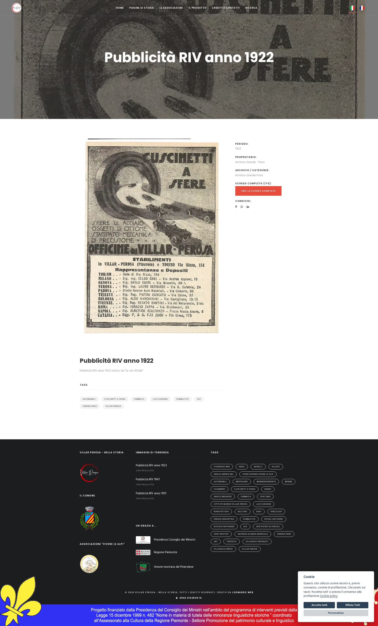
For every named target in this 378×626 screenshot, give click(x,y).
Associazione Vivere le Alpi (258, 474)
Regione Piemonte (165, 552)
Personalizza (336, 612)
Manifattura (221, 511)
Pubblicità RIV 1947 (148, 479)
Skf (216, 541)
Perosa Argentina (224, 519)
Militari (242, 511)
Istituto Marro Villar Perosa (230, 504)
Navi (258, 511)
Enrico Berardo (223, 496)
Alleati (276, 466)
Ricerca (251, 7)
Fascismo (265, 496)
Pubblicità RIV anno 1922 (152, 465)
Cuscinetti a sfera (114, 399)
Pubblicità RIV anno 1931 (151, 493)
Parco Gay (276, 511)
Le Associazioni (171, 7)
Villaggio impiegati (257, 541)
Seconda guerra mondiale (253, 534)
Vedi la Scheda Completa (258, 190)
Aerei (242, 466)
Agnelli (258, 466)
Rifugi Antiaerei (273, 519)
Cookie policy (329, 595)
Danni (267, 489)
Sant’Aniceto (221, 534)
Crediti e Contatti (226, 7)
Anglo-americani (223, 474)
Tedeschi (232, 541)
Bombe (288, 481)
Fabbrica (139, 399)
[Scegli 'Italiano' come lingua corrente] (352, 8)
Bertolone (242, 481)
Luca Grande (160, 399)
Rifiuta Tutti (353, 605)
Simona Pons (90, 406)
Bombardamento (266, 481)
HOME (120, 7)
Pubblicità (182, 399)
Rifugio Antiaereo (224, 526)
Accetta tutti (319, 605)
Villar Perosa (113, 406)
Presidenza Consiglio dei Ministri (174, 539)
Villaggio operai (223, 549)
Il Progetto (198, 7)
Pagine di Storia (141, 7)
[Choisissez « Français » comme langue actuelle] (362, 7)
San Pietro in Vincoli (268, 526)
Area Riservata (190, 598)
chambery (219, 489)
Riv (199, 399)
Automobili (89, 399)
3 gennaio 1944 (222, 466)
